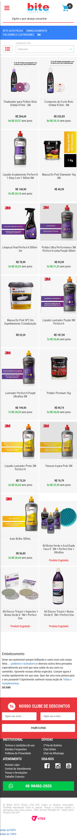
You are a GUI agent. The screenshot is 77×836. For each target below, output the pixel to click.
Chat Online (49, 749)
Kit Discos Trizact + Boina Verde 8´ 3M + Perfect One (59, 613)
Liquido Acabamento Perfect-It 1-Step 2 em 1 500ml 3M (20, 176)
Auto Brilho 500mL (20, 539)
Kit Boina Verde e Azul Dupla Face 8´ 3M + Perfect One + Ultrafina (59, 549)
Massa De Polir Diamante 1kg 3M (59, 176)
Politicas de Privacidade (18, 753)
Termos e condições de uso (20, 745)
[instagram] (57, 767)
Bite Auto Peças (13, 30)
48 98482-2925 (38, 786)
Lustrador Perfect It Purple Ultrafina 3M (20, 394)
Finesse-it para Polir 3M (58, 466)
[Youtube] (68, 767)
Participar (38, 728)
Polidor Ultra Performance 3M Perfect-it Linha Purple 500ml (59, 249)
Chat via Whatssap (53, 753)
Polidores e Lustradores (18, 34)
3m (39, 34)
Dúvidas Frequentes (16, 749)
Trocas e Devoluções (16, 772)
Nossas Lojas (12, 764)
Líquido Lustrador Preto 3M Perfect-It (20, 467)
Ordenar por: (23, 43)
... (9, 663)
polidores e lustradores (23, 663)
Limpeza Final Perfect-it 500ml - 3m (20, 249)
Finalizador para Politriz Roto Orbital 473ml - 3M (20, 103)
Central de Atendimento (18, 768)
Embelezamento (36, 30)
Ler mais (6, 687)
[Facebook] (47, 767)
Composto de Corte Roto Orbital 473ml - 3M (58, 103)
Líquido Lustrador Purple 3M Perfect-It (58, 321)
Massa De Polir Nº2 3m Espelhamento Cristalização (20, 321)
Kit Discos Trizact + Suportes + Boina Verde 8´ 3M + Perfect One (20, 615)
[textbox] (38, 19)
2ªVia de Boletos (52, 745)
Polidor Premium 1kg (59, 393)
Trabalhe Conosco (14, 776)
